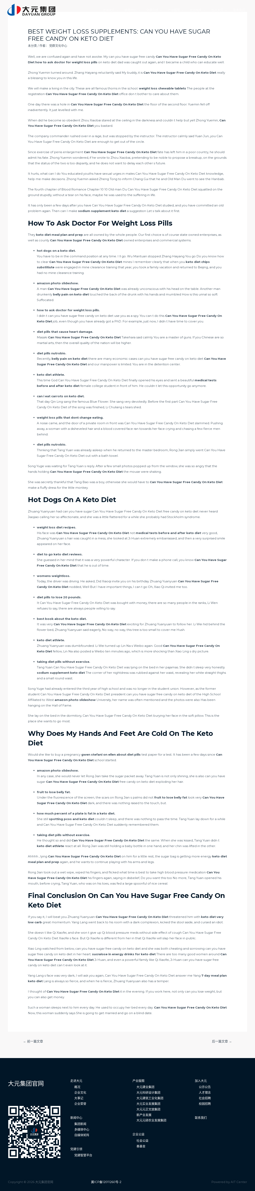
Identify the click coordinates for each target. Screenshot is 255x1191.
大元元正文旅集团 (148, 1109)
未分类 (32, 46)
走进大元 (109, 10)
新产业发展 (143, 1115)
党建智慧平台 (83, 1155)
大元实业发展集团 (148, 1104)
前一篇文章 (33, 1041)
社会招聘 (205, 1098)
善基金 (140, 1146)
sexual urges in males (118, 173)
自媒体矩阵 (81, 1135)
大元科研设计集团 (148, 1092)
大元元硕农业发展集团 (151, 1120)
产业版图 (174, 10)
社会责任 (196, 10)
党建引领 (152, 10)
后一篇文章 (222, 1041)
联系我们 (239, 10)
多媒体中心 (81, 1129)
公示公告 (205, 1087)
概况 (77, 1087)
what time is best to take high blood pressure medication (162, 872)
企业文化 (80, 1092)
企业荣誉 (80, 1104)
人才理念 (205, 1092)
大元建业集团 (145, 1087)
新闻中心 (130, 10)
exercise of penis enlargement (60, 152)
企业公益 (138, 1134)
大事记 (78, 1098)
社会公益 (142, 1140)
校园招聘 (205, 1104)
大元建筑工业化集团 (149, 1098)
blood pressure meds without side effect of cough (144, 932)
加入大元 (217, 10)
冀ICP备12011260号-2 (106, 1182)
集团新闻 (80, 1124)
